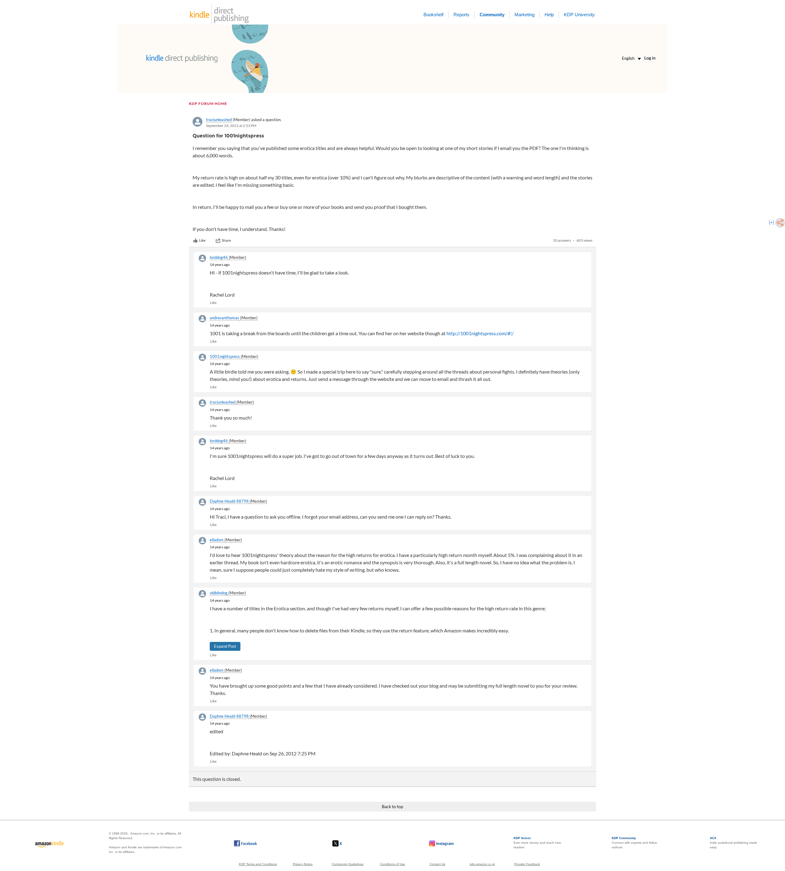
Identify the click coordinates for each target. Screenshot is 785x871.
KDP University (579, 14)
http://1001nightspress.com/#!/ (480, 333)
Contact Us (437, 864)
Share (226, 240)
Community (492, 14)
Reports (461, 14)
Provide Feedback (527, 864)
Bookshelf (433, 14)
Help (549, 14)
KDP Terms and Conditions (258, 864)
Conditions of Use (392, 864)
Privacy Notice (303, 864)
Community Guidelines (347, 864)
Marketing (524, 14)
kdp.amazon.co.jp (482, 864)
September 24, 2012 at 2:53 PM (231, 125)
